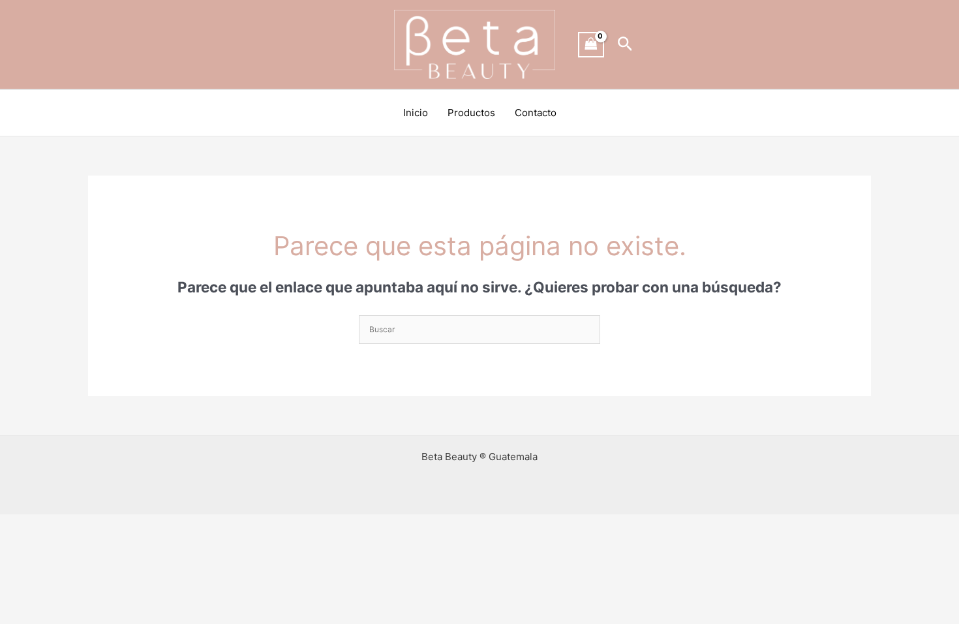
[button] (625, 44)
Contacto (535, 112)
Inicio (415, 112)
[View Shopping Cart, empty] (591, 44)
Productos (471, 112)
